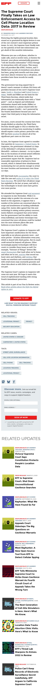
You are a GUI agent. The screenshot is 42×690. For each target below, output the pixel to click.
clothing (29, 257)
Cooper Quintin (27, 600)
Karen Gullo (34, 621)
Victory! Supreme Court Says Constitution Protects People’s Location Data (26, 460)
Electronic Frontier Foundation (6, 3)
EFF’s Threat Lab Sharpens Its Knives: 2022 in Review (26, 652)
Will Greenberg (28, 543)
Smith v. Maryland (14, 92)
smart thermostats (9, 252)
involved (16, 134)
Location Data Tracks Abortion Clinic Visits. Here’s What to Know (26, 628)
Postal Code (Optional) (12, 400)
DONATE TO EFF (21, 298)
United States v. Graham (13, 337)
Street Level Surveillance (14, 352)
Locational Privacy (11, 321)
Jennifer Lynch (9, 33)
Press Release (20, 475)
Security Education (11, 326)
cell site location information (16, 357)
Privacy (29, 321)
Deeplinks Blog (21, 448)
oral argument (34, 193)
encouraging (23, 176)
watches (22, 255)
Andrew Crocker (26, 33)
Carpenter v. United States (26, 144)
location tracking (11, 368)
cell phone (8, 363)
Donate (24, 3)
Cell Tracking (9, 316)
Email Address (9, 407)
